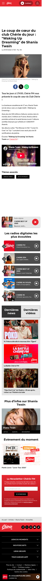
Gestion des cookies (21, 572)
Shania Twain (9, 427)
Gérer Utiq (31, 569)
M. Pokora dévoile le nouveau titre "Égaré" (20, 341)
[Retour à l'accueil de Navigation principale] (9, 3)
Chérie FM (13, 139)
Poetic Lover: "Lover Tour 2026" (14, 467)
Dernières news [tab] (11, 311)
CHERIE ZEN (21, 257)
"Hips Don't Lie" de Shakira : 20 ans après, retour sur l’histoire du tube (19, 391)
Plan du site (10, 565)
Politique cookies (24, 567)
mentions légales (28, 502)
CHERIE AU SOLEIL (23, 282)
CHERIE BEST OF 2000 (20, 222)
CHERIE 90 (20, 295)
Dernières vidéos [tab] (31, 311)
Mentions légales (30, 565)
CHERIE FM (20, 245)
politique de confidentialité (11, 503)
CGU (14, 567)
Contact (19, 565)
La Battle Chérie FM (11, 366)
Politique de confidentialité (16, 569)
